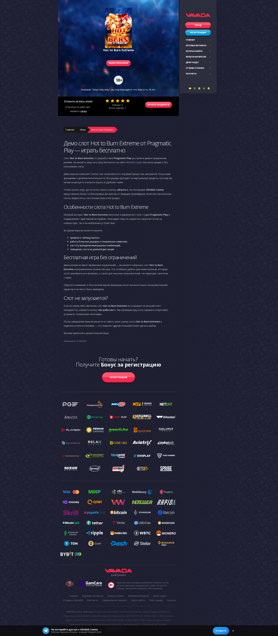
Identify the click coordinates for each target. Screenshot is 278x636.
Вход (198, 25)
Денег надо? (192, 62)
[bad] (107, 100)
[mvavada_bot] (208, 88)
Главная (190, 39)
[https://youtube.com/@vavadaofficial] (190, 88)
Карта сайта (138, 600)
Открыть (220, 630)
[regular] (117, 100)
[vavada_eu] (204, 88)
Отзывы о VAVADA (195, 68)
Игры (83, 129)
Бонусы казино (194, 51)
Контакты (191, 73)
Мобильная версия (196, 56)
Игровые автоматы (196, 45)
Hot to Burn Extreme (102, 129)
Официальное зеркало (114, 600)
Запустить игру (118, 63)
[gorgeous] (128, 100)
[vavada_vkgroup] (199, 88)
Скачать (171, 600)
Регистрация (198, 32)
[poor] (112, 100)
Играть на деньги (158, 104)
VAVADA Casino (134, 162)
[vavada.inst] (194, 88)
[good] (123, 100)
